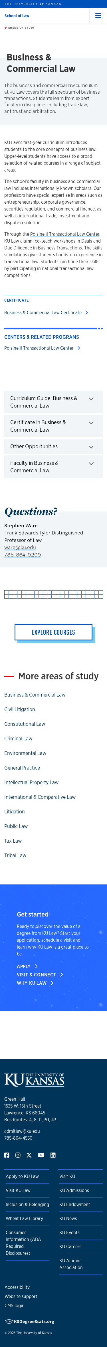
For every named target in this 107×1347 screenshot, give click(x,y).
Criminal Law (18, 738)
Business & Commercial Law (35, 694)
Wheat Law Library (24, 1219)
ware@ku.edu (20, 546)
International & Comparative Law (40, 796)
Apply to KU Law (22, 1176)
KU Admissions (74, 1190)
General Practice (22, 767)
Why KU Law (32, 983)
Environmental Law (25, 753)
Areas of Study (21, 27)
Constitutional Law (24, 723)
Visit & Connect (37, 975)
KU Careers (70, 1247)
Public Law (16, 826)
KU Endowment (74, 1205)
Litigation (14, 811)
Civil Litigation (19, 709)
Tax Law (13, 840)
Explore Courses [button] (53, 632)
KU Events (69, 1233)
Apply (24, 966)
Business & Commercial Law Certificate (43, 313)
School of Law (17, 15)
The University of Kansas (34, 1333)
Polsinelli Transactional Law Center (64, 234)
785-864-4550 (18, 1138)
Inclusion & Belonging (27, 1205)
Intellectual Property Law (31, 782)
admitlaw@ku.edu (22, 1131)
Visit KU (67, 1176)
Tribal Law (15, 855)
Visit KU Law (18, 1190)
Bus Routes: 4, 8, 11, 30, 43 (30, 1120)
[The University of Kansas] (34, 1084)
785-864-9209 (22, 554)
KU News (68, 1219)
